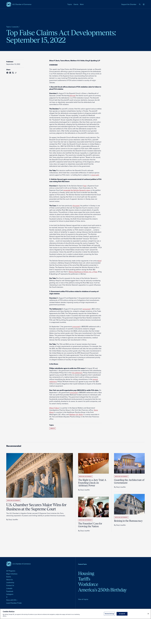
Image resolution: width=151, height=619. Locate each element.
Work (82, 4)
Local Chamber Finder (14, 603)
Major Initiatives (11, 574)
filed (84, 186)
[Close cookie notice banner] (148, 614)
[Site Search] (140, 4)
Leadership (10, 582)
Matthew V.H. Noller (76, 414)
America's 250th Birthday (102, 589)
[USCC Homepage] (18, 563)
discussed (76, 206)
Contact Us (10, 585)
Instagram (9, 594)
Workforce (88, 584)
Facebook (9, 591)
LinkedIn (9, 588)
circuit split (95, 175)
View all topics (83, 599)
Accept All (122, 613)
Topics (69, 4)
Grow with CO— (11, 600)
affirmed (72, 96)
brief (99, 261)
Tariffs (84, 578)
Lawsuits (15, 27)
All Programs (10, 571)
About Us (9, 580)
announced (86, 309)
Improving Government (13, 500)
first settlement (77, 373)
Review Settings (109, 613)
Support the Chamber (128, 4)
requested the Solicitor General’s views (76, 190)
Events (76, 4)
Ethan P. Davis (54, 408)
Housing (86, 573)
